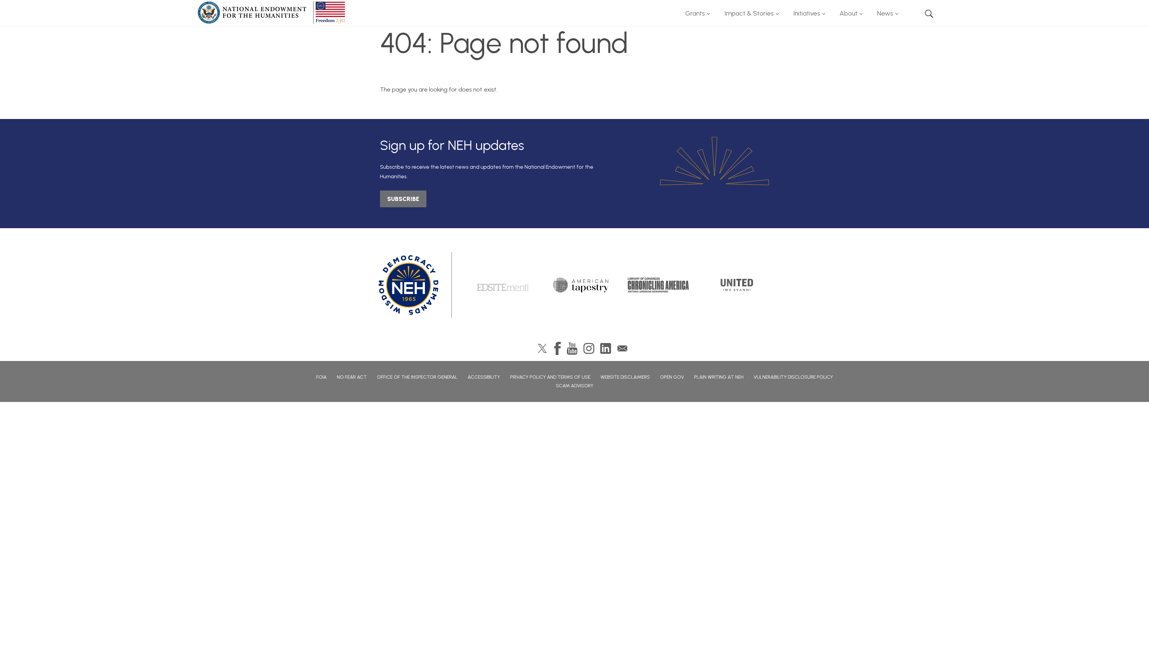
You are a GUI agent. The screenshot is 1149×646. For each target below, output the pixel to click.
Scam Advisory (574, 385)
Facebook (557, 348)
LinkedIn (605, 348)
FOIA (321, 377)
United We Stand (736, 285)
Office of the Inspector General (417, 377)
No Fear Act (352, 377)
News (885, 13)
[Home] (272, 12)
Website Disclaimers (625, 377)
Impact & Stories (749, 13)
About (849, 13)
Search (929, 13)
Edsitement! (502, 285)
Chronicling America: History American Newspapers (658, 285)
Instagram (588, 348)
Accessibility (484, 377)
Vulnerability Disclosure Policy (793, 377)
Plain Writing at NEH (719, 377)
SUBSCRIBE (403, 198)
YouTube (572, 348)
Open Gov (672, 377)
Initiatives (806, 13)
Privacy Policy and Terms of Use (550, 377)
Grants (695, 13)
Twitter (542, 348)
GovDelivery (622, 348)
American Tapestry (580, 285)
